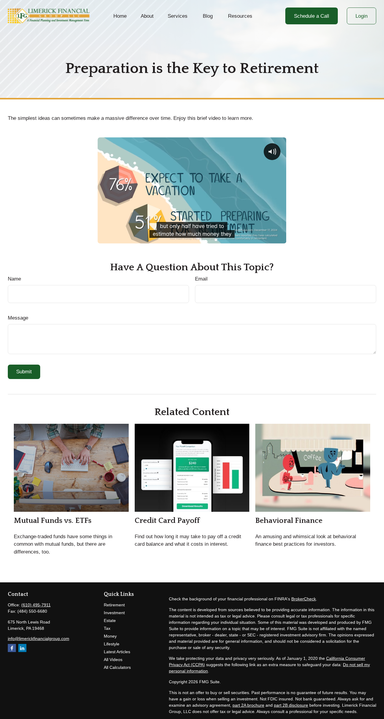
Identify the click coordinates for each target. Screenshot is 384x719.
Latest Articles (117, 651)
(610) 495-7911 (36, 604)
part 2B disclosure (291, 705)
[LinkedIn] (22, 648)
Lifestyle (111, 644)
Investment (114, 612)
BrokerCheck (303, 598)
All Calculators (117, 667)
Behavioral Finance (288, 520)
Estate (110, 620)
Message (18, 318)
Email (201, 279)
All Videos (113, 659)
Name (14, 279)
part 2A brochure (248, 705)
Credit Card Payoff (167, 520)
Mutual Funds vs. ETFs (53, 520)
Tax (107, 628)
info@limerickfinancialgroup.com (38, 638)
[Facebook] (12, 648)
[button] (120, 16)
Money (110, 636)
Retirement (114, 604)
